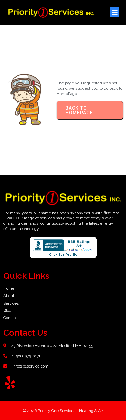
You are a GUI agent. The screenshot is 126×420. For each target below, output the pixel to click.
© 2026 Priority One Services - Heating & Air (63, 410)
